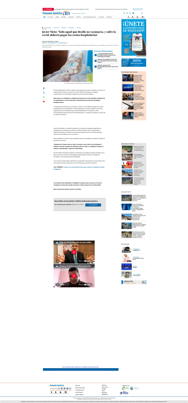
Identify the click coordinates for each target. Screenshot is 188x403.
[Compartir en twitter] (44, 92)
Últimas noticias (128, 144)
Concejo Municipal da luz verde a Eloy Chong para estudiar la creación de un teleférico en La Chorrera (139, 198)
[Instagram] (124, 13)
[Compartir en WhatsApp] (44, 97)
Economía (63, 17)
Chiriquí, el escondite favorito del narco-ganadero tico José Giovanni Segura (107, 61)
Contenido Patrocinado (130, 72)
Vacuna (79, 27)
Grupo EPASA (79, 394)
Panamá (63, 27)
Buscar (77, 385)
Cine (103, 391)
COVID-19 (56, 27)
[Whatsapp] (58, 388)
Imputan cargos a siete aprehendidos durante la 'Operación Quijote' (107, 66)
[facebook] (127, 13)
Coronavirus (47, 27)
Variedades (71, 17)
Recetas (104, 392)
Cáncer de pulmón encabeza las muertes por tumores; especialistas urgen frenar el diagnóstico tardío (138, 207)
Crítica (104, 385)
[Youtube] (133, 13)
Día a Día (104, 387)
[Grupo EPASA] (124, 394)
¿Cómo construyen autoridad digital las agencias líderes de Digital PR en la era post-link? (139, 106)
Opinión (57, 17)
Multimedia (109, 17)
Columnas (125, 244)
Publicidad (79, 392)
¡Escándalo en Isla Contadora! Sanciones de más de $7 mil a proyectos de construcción (139, 172)
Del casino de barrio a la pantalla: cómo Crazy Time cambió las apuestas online (139, 96)
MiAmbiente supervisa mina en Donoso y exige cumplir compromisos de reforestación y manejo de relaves (138, 234)
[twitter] (130, 13)
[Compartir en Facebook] (44, 88)
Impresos (105, 394)
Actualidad (50, 17)
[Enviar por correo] (44, 102)
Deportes (78, 17)
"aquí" (165, 401)
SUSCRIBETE (93, 205)
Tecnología (101, 17)
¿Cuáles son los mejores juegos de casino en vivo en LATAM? (139, 115)
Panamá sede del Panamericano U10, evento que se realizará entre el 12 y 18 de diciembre (139, 165)
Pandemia (71, 27)
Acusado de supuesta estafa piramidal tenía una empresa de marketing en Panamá (106, 55)
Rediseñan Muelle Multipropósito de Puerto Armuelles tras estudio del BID (139, 225)
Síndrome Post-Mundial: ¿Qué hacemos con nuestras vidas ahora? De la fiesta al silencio (139, 79)
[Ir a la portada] (52, 13)
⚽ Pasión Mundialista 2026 (89, 17)
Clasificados (79, 390)
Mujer (104, 389)
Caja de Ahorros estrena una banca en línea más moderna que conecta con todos (139, 87)
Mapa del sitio (80, 388)
